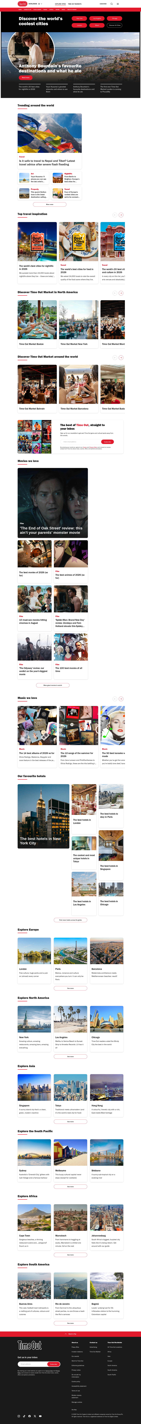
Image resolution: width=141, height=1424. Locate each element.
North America (112, 1365)
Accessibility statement (79, 1386)
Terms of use (76, 1391)
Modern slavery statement (76, 1397)
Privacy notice (76, 1370)
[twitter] (35, 1416)
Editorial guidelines (78, 1365)
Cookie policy (76, 1382)
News (20, 9)
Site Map (74, 1410)
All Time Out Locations (115, 1347)
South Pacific (112, 1375)
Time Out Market (72, 9)
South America (112, 1370)
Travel (45, 9)
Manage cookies (77, 1402)
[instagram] (19, 1416)
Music (63, 9)
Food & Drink (37, 9)
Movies (57, 9)
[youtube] (40, 1416)
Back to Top (72, 1334)
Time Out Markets (74, 4)
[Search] (111, 4)
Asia (109, 1356)
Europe (110, 1361)
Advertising (93, 1347)
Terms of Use (49, 1371)
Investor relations (77, 1352)
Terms (85, 447)
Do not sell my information (76, 1376)
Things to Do (27, 9)
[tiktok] (24, 1416)
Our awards (75, 1356)
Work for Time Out (77, 1361)
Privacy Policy (93, 447)
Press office (75, 1347)
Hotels (51, 9)
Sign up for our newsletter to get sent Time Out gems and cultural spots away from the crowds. (86, 434)
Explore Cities (60, 4)
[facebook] (29, 1416)
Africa (109, 1352)
